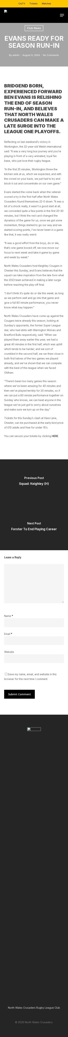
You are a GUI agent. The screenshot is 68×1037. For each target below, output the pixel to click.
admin (16, 55)
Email (8, 633)
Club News (34, 28)
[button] (62, 15)
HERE (55, 436)
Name (8, 615)
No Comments (51, 55)
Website (9, 651)
